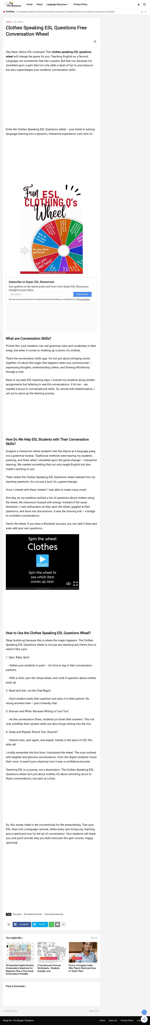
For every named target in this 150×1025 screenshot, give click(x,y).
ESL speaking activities (33, 914)
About (39, 4)
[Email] (57, 924)
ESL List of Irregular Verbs (28, 12)
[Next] (145, 11)
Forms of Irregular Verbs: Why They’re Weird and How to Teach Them (82, 968)
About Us (113, 1020)
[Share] (95, 41)
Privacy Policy (80, 4)
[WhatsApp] (51, 924)
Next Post (94, 1011)
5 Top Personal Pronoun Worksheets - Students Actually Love (49, 968)
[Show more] (63, 924)
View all (93, 938)
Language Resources (57, 4)
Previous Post (11, 1011)
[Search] (144, 4)
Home (30, 4)
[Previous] (141, 11)
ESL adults (18, 22)
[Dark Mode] (138, 4)
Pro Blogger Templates (23, 1020)
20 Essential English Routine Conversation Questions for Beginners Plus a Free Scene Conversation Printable (20, 969)
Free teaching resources (53, 914)
